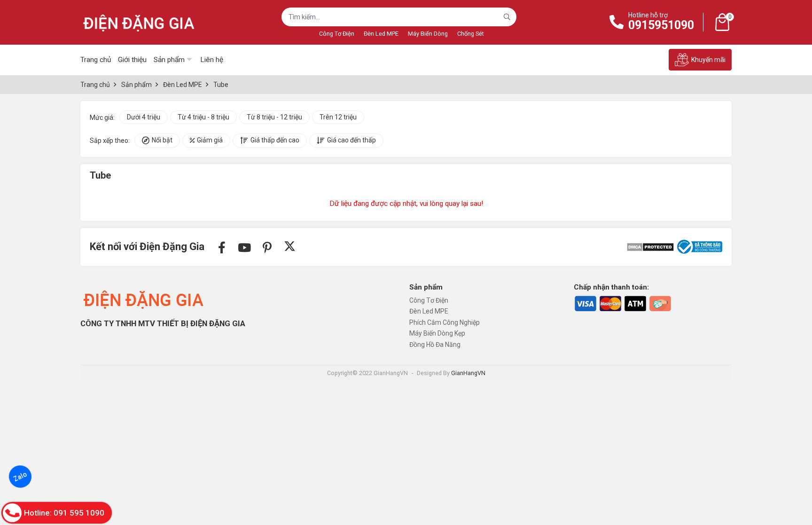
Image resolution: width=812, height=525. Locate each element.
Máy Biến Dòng (428, 33)
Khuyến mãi (708, 59)
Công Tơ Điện (336, 33)
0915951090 (661, 25)
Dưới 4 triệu (143, 117)
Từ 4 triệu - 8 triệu (203, 117)
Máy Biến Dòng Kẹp (437, 333)
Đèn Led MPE (381, 33)
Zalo (20, 476)
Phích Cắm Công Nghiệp (444, 322)
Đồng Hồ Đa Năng (435, 344)
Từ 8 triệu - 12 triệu (274, 117)
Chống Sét (470, 33)
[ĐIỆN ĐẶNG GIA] (139, 22)
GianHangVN (468, 372)
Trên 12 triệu (338, 117)
